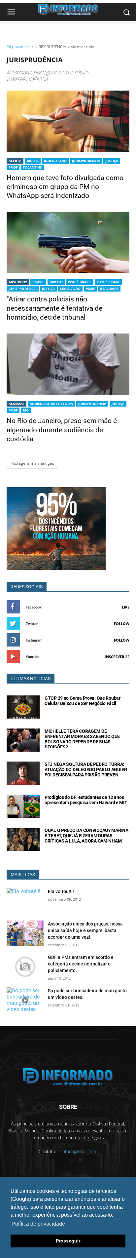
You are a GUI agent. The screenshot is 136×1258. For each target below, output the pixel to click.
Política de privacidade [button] (38, 1224)
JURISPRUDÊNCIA (86, 160)
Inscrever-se (117, 656)
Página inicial (19, 47)
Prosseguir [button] (68, 1240)
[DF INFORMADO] (68, 1076)
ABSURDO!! (18, 282)
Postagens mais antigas (32, 463)
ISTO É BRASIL (108, 282)
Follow (121, 623)
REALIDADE (109, 288)
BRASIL (33, 160)
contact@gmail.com (77, 1151)
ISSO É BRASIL (79, 282)
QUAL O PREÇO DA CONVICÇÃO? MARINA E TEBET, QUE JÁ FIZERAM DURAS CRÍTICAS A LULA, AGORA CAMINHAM (86, 836)
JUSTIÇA (111, 160)
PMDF (13, 167)
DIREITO (56, 282)
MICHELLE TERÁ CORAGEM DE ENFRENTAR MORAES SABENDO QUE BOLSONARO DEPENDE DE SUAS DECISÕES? (82, 739)
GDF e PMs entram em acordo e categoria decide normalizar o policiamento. (81, 964)
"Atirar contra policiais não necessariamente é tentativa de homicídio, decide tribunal (54, 308)
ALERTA (15, 160)
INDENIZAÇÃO (55, 160)
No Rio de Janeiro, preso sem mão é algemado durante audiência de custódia (62, 430)
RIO (26, 410)
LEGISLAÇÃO (70, 288)
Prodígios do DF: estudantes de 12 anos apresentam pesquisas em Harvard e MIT (86, 800)
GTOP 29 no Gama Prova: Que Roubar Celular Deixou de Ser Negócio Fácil (82, 700)
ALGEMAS (16, 403)
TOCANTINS (32, 167)
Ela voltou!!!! (61, 891)
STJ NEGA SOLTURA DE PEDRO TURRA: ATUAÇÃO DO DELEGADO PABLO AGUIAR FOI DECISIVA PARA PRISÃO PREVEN (86, 769)
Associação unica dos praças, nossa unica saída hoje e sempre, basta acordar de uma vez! (85, 930)
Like (125, 607)
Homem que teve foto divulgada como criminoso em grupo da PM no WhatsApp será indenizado (65, 187)
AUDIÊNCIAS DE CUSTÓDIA (51, 403)
